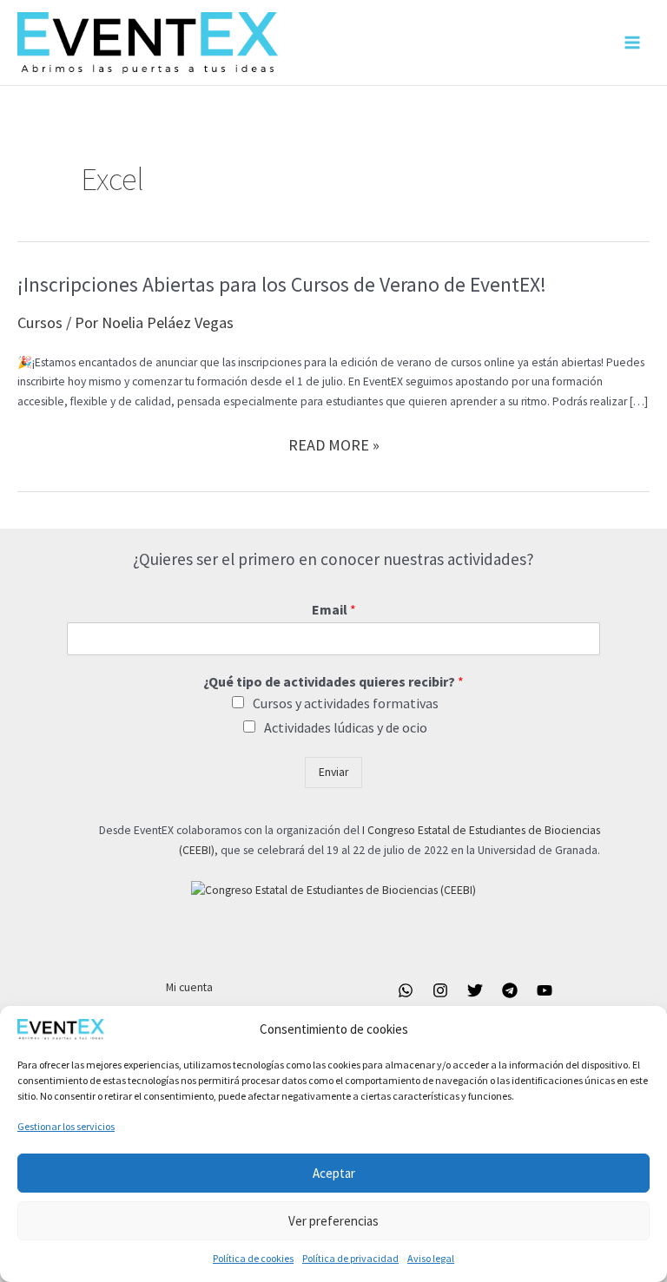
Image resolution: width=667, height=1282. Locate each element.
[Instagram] (440, 990)
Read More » (334, 446)
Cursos (40, 322)
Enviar (333, 772)
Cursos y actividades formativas (346, 703)
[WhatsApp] (405, 990)
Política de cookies (253, 1258)
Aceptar (334, 1173)
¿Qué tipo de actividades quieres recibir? (333, 681)
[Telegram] (510, 990)
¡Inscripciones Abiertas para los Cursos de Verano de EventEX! (281, 284)
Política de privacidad (350, 1258)
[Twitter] (475, 990)
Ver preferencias (333, 1221)
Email (334, 609)
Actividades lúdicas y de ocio (345, 727)
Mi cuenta (189, 987)
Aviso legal (430, 1258)
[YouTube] (544, 990)
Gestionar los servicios (66, 1126)
